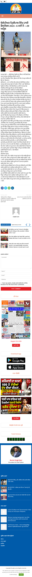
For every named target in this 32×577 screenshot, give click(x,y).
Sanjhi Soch (16, 216)
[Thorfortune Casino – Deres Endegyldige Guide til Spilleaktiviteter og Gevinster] (4, 527)
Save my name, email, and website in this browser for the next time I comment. (14, 284)
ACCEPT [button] (21, 574)
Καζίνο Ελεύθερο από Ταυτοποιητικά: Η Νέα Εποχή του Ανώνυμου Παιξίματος (19, 511)
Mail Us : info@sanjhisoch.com (4, 1)
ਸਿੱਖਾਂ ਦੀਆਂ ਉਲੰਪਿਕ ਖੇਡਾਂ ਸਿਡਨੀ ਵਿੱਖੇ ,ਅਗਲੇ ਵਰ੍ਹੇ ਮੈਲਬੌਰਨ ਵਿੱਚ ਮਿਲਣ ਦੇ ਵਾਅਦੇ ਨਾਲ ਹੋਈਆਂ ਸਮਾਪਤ (20, 237)
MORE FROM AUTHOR (16, 225)
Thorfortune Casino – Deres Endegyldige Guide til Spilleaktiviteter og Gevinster (18, 526)
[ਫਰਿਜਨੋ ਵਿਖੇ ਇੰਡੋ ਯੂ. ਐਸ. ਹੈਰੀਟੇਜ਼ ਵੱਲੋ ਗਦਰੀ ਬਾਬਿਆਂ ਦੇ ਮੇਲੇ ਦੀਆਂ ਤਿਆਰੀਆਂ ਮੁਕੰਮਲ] (4, 482)
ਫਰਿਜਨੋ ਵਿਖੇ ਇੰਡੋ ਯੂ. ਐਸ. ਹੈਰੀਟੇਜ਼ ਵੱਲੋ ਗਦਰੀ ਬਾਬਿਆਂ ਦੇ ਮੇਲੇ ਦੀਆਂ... (19, 481)
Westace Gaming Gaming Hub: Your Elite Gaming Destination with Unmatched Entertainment (18, 519)
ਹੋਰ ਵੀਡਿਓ (16, 418)
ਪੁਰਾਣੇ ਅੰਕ (16, 345)
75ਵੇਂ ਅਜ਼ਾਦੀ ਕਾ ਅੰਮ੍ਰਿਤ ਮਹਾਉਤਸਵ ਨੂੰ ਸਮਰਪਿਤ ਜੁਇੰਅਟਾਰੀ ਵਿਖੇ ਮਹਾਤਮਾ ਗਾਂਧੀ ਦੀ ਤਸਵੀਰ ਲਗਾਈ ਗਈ (8, 199)
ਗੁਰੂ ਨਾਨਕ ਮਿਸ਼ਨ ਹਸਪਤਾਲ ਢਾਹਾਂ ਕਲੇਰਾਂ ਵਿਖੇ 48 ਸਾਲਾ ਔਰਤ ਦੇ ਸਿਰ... (19, 496)
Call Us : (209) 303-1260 (1, 1)
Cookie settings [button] (13, 574)
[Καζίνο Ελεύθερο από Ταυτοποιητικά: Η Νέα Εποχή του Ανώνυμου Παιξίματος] (4, 512)
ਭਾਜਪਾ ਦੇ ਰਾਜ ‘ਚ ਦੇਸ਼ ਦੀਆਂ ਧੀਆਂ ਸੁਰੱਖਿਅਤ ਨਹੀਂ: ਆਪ (24, 197)
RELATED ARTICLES (6, 225)
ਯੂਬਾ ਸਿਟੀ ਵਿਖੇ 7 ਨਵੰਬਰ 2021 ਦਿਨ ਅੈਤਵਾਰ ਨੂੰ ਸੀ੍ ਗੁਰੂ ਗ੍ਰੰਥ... (19, 488)
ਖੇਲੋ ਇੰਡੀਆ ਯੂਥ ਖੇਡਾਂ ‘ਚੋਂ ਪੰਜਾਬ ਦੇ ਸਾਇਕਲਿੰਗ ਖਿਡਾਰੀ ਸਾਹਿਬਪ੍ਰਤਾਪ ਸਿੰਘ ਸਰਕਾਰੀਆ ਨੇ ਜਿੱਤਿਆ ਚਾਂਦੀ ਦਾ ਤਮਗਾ (19, 231)
